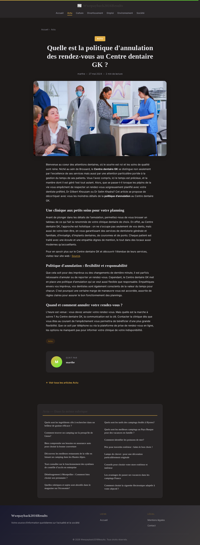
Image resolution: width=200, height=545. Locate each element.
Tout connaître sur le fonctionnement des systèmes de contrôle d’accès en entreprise (69, 466)
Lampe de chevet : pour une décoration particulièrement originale (123, 456)
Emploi (110, 13)
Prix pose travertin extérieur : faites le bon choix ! (128, 447)
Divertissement (95, 13)
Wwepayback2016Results (100, 6)
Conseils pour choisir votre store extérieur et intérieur (126, 466)
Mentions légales (156, 520)
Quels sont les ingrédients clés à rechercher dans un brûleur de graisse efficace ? (70, 424)
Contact (152, 525)
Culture (79, 13)
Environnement (125, 13)
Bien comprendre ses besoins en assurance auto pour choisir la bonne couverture (68, 445)
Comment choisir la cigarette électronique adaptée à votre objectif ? (129, 487)
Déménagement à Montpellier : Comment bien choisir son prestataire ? (67, 476)
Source (76, 255)
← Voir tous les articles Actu (62, 382)
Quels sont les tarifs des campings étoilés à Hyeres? (129, 422)
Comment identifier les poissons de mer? (124, 439)
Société (140, 13)
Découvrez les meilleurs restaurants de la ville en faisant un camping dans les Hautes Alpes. (68, 455)
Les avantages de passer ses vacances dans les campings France (126, 476)
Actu (69, 13)
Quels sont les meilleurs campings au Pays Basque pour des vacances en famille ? (128, 431)
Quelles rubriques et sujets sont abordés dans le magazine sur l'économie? (68, 486)
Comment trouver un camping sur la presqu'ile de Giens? (69, 434)
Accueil (60, 13)
